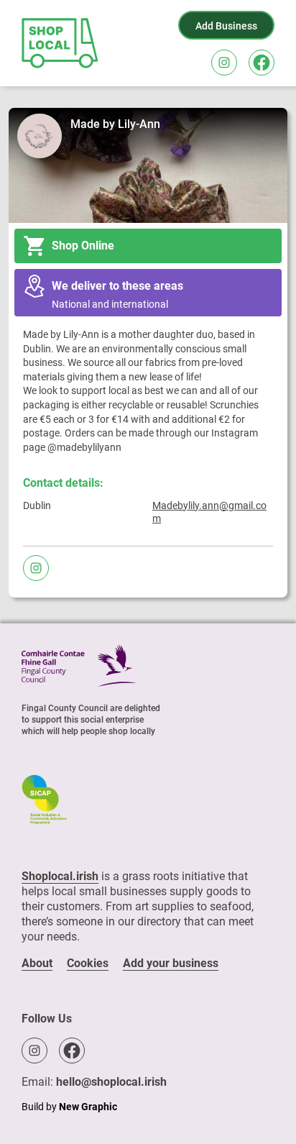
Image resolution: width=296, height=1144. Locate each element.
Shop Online (83, 245)
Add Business (226, 26)
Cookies (87, 963)
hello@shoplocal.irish (111, 1082)
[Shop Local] (61, 43)
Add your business (170, 963)
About (37, 963)
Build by (69, 1106)
